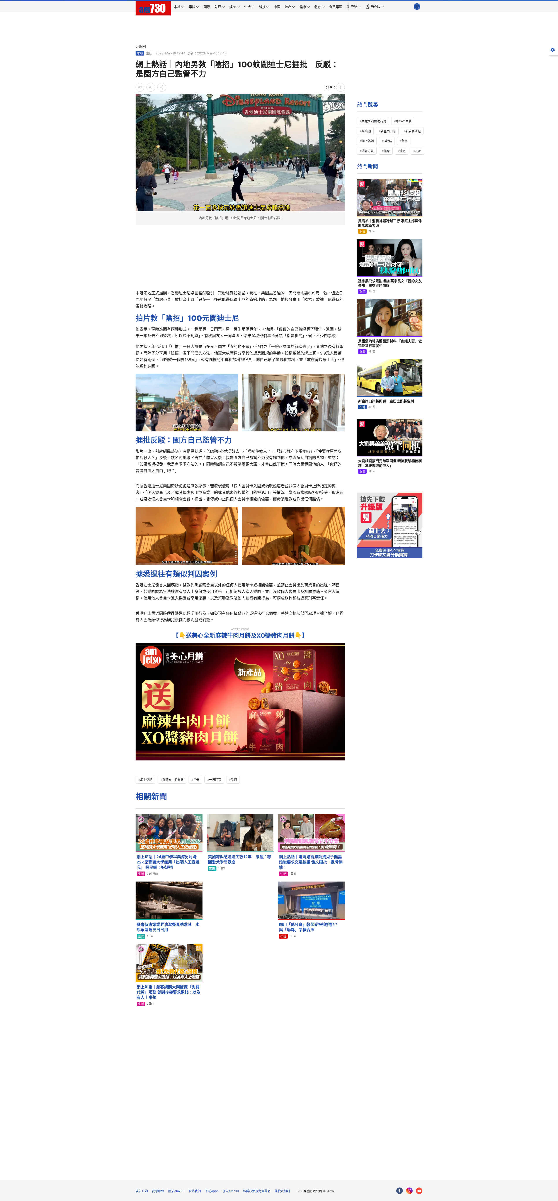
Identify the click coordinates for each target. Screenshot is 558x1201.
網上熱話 (146, 779)
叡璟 (404, 141)
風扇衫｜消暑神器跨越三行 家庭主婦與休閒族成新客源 (390, 223)
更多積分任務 (301, 1173)
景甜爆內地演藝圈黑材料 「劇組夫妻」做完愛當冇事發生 (390, 343)
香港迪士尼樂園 (173, 779)
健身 (387, 151)
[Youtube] (419, 1190)
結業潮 (366, 131)
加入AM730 (231, 1191)
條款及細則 (282, 1191)
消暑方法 (368, 151)
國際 (212, 868)
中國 (283, 936)
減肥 (402, 151)
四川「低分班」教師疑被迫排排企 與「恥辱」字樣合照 (310, 927)
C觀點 (388, 141)
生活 (141, 874)
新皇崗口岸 (388, 131)
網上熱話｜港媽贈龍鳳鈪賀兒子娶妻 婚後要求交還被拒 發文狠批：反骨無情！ (311, 862)
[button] (356, 6)
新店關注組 (413, 131)
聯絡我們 (195, 1191)
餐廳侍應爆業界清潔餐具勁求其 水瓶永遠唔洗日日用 (168, 927)
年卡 (196, 779)
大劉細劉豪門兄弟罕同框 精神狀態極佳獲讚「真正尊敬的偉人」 (390, 463)
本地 (140, 53)
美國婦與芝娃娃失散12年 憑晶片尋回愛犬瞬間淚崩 (239, 859)
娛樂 (362, 291)
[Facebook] (399, 1190)
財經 (362, 231)
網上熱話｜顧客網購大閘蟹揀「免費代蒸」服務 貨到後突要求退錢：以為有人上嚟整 (168, 992)
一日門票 (215, 779)
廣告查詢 (142, 1191)
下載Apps (211, 1191)
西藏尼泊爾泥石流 (374, 121)
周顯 (418, 151)
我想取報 (158, 1191)
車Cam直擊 (404, 121)
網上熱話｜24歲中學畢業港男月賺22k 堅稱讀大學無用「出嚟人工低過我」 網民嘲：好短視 (168, 862)
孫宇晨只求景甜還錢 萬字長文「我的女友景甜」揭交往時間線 (390, 283)
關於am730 (176, 1191)
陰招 (234, 779)
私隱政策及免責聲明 (256, 1191)
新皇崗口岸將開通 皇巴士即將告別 (386, 401)
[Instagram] (409, 1190)
